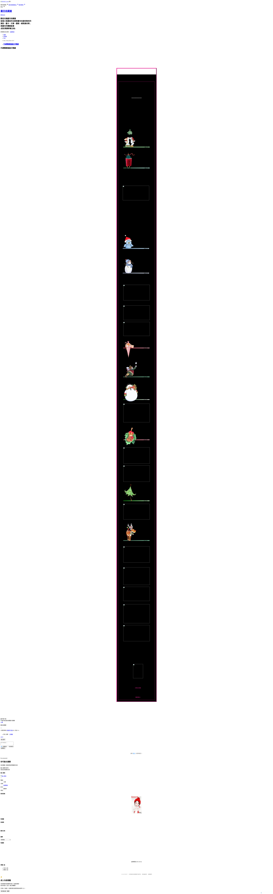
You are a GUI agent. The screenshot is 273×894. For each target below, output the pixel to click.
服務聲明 (150, 874)
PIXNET (125, 874)
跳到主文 (3, 15)
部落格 (5, 36)
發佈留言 (3, 748)
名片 (4, 38)
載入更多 (3, 739)
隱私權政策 (144, 874)
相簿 (4, 34)
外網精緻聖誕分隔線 (11, 44)
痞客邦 (8, 730)
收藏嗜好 (12, 32)
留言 (12, 730)
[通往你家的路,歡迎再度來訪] (136, 813)
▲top (2, 736)
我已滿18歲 (3, 891)
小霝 (2, 722)
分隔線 (11, 734)
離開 (8, 891)
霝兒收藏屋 (6, 11)
